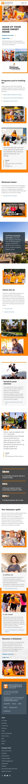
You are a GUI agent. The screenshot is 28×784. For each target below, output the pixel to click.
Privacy (14, 703)
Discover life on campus (10, 195)
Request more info (8, 35)
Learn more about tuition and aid (13, 402)
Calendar (4, 723)
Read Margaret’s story (11, 588)
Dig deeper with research (10, 101)
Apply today (6, 38)
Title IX (5, 707)
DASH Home (5, 736)
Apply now (5, 657)
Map (3, 738)
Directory (4, 728)
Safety (19, 703)
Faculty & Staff (6, 758)
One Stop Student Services (9, 768)
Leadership (5, 763)
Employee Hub (13, 707)
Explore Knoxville (9, 312)
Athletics (4, 753)
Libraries (4, 766)
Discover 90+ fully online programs (13, 98)
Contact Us (5, 725)
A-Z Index (4, 720)
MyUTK (4, 741)
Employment (7, 711)
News (3, 743)
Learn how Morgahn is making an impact (14, 630)
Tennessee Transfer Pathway (11, 700)
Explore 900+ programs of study (12, 94)
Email (3, 731)
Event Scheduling (7, 733)
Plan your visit (8, 308)
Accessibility (7, 703)
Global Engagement (7, 761)
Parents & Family (6, 771)
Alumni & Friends (6, 750)
